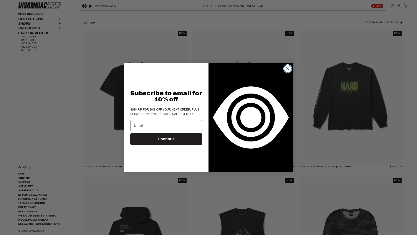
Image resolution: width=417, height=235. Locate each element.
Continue (166, 139)
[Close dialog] (287, 68)
